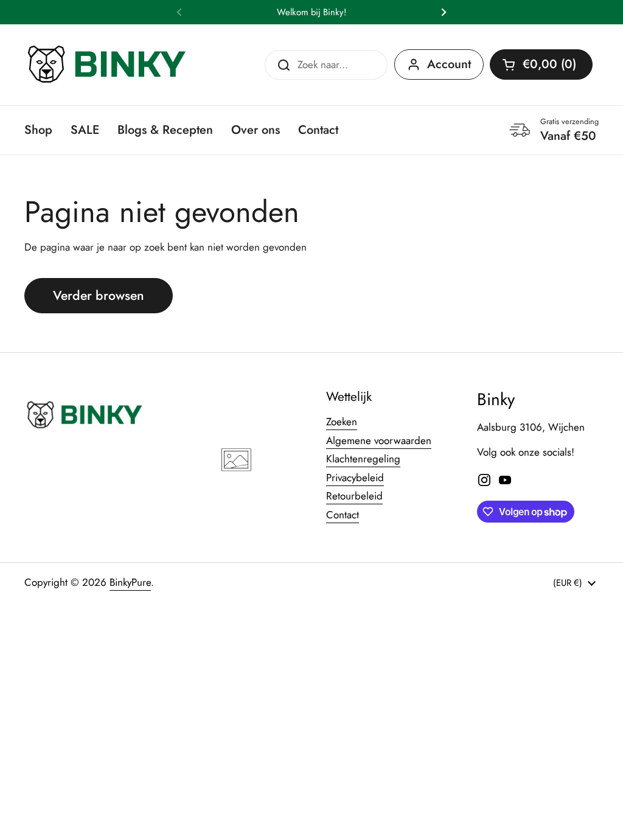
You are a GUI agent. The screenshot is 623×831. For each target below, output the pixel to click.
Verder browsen (98, 295)
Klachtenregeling (363, 458)
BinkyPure (130, 582)
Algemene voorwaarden (378, 440)
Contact (342, 514)
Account (449, 64)
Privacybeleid (355, 477)
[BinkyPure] (107, 65)
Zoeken (341, 421)
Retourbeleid (354, 496)
